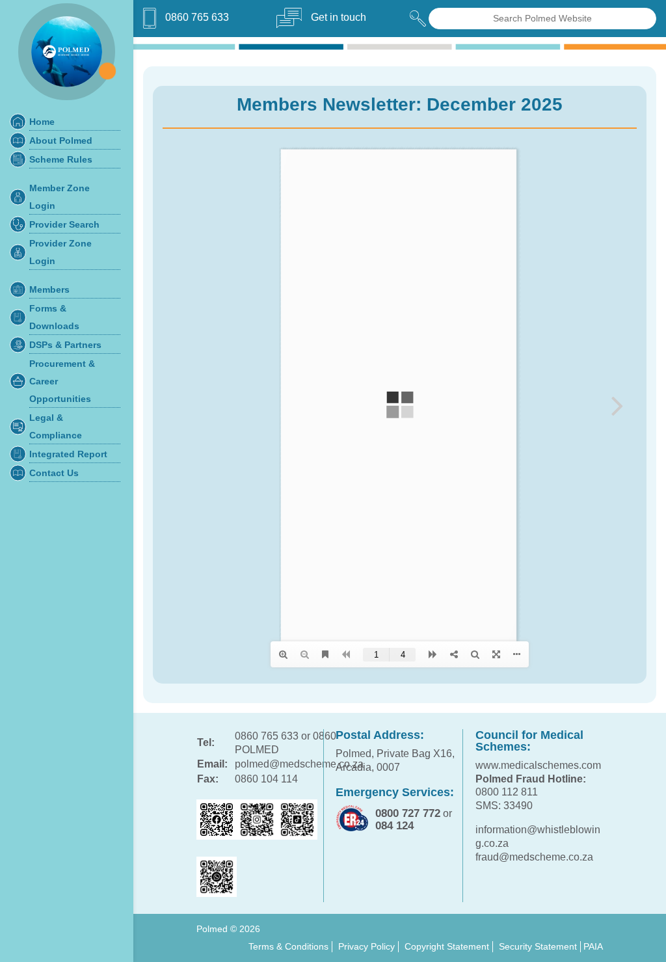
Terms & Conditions (288, 946)
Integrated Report (68, 454)
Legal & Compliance (55, 426)
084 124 (394, 826)
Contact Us (54, 473)
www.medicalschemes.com (538, 765)
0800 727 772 (407, 813)
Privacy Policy (366, 946)
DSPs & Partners (65, 345)
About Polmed (60, 141)
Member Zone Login (59, 197)
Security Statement (538, 946)
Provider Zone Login (60, 252)
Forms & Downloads (54, 317)
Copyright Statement (447, 946)
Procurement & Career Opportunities (62, 381)
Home (42, 122)
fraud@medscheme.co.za (534, 856)
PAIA (593, 946)
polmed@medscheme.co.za (299, 763)
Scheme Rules (60, 160)
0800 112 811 (506, 791)
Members (49, 290)
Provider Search (64, 225)
